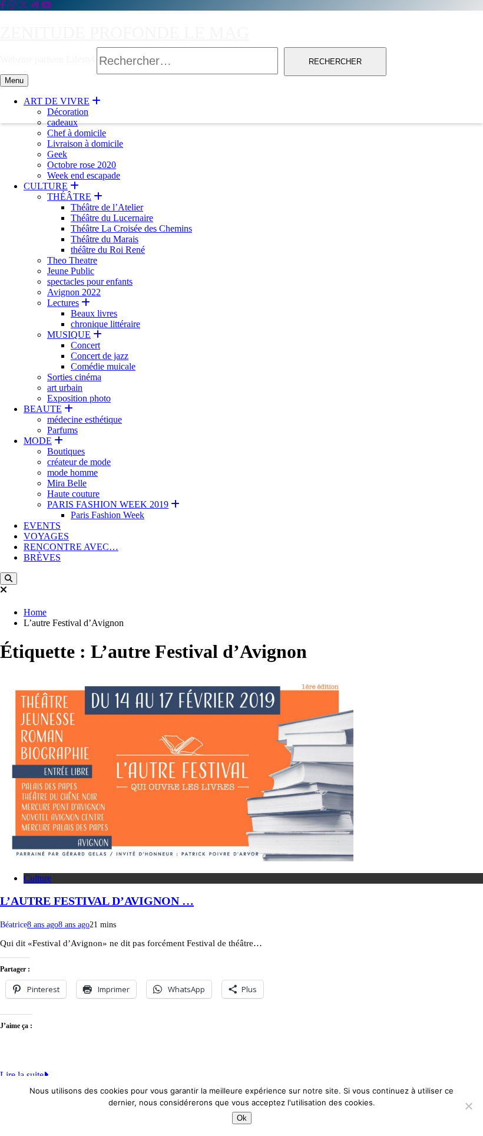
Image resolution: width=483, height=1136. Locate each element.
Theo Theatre (72, 260)
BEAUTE (43, 409)
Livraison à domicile (85, 144)
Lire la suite (22, 1075)
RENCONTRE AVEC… (71, 547)
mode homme (72, 472)
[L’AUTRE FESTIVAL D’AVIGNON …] (176, 858)
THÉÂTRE (69, 197)
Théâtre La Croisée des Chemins (131, 228)
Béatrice (13, 924)
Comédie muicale (103, 366)
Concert (85, 345)
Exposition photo (79, 398)
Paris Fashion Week (107, 515)
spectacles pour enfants (90, 281)
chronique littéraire (105, 324)
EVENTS (42, 526)
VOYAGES (46, 536)
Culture (37, 878)
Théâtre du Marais (104, 239)
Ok (242, 1118)
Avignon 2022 (74, 292)
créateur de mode (79, 462)
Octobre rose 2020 (81, 165)
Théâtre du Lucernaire (112, 218)
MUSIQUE (69, 335)
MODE (38, 441)
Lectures (63, 303)
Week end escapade (83, 175)
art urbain (64, 388)
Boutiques (66, 451)
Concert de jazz (99, 356)
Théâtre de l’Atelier (107, 207)
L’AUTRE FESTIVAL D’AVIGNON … (97, 900)
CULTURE (46, 186)
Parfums (62, 430)
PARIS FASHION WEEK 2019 (107, 504)
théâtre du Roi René (108, 250)
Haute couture (73, 494)
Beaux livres (94, 313)
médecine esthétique (84, 419)
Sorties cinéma (74, 377)
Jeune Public (70, 271)
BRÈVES (42, 557)
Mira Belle (67, 483)
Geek (57, 154)
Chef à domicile (76, 133)
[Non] (468, 1106)
